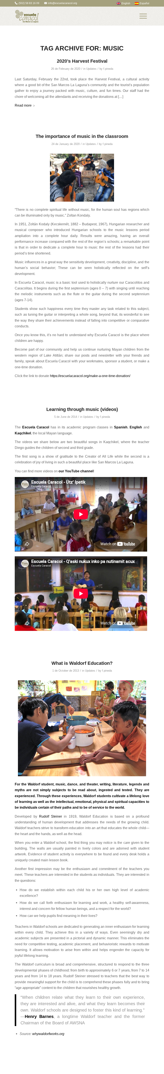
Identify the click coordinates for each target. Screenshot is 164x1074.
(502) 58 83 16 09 (29, 3)
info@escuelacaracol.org (62, 3)
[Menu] (143, 16)
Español (144, 3)
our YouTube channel (76, 471)
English (126, 3)
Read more (23, 105)
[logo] (27, 16)
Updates (91, 68)
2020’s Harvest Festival (82, 61)
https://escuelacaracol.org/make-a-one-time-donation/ (90, 376)
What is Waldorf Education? (82, 663)
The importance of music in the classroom (82, 136)
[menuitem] (121, 3)
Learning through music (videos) (82, 409)
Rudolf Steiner (50, 816)
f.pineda (108, 68)
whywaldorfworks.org (48, 1034)
